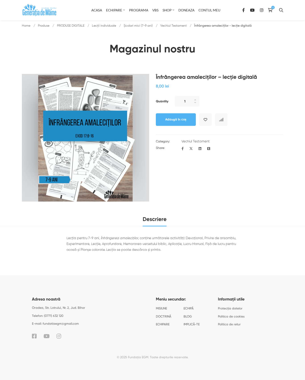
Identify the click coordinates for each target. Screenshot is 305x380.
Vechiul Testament (173, 25)
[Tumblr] (209, 149)
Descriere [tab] (155, 219)
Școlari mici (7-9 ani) (138, 25)
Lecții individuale (104, 25)
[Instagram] (262, 9)
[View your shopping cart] (271, 10)
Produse (43, 25)
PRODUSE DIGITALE (70, 25)
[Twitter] (191, 149)
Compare (221, 119)
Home (26, 25)
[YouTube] (252, 9)
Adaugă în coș (175, 119)
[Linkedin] (200, 149)
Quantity (162, 101)
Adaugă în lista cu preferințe (205, 119)
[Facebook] (243, 9)
